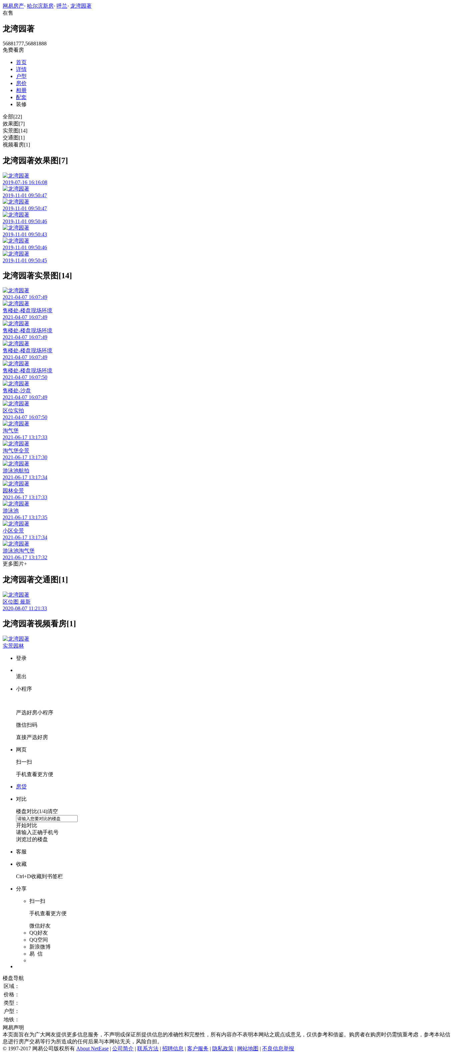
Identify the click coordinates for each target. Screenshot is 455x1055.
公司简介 (123, 1048)
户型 (21, 76)
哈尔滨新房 (40, 6)
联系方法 (148, 1048)
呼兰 (62, 6)
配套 (21, 97)
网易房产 (13, 6)
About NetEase (92, 1048)
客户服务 (198, 1048)
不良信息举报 (278, 1048)
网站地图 (247, 1048)
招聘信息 (173, 1048)
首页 (21, 62)
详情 (21, 69)
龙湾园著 (81, 6)
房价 (21, 83)
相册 (21, 90)
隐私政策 (222, 1048)
